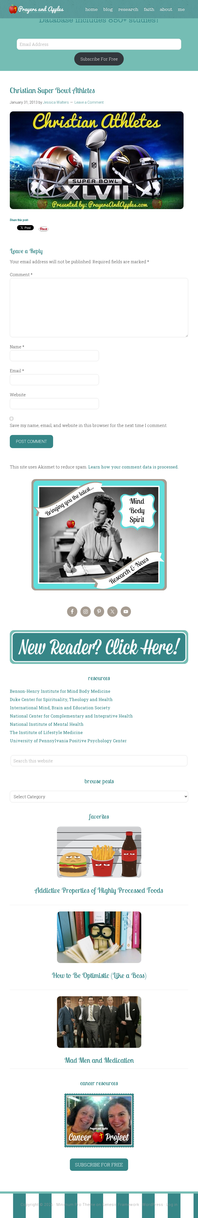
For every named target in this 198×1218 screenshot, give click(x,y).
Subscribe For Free (99, 59)
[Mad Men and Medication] (99, 1023)
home (91, 9)
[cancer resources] (99, 1120)
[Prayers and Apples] (36, 10)
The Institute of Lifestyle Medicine (46, 732)
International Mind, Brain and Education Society (60, 707)
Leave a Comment (89, 102)
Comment (21, 274)
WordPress (152, 1205)
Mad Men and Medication (99, 1060)
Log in (172, 1205)
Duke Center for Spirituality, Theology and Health (61, 699)
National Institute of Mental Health (47, 724)
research (128, 9)
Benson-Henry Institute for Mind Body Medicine (60, 691)
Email (17, 370)
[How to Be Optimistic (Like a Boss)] (99, 938)
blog (108, 9)
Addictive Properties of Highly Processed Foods (99, 890)
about (166, 9)
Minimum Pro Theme (75, 1205)
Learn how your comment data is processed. (133, 467)
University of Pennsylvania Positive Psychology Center (68, 740)
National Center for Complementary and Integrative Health (71, 716)
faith (149, 9)
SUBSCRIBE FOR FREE (99, 1165)
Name (17, 346)
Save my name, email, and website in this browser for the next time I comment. (88, 425)
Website (18, 394)
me (181, 9)
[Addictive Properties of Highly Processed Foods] (99, 853)
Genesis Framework (120, 1205)
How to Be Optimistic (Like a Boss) (99, 975)
